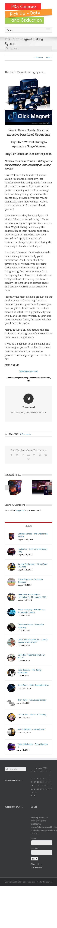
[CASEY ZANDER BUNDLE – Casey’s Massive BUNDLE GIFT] (11, 639)
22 (50, 785)
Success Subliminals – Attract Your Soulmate (32, 565)
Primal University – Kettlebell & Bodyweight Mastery (31, 611)
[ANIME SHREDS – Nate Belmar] (11, 729)
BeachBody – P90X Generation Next (33, 685)
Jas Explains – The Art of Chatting (32, 714)
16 (32, 785)
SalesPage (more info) (28, 371)
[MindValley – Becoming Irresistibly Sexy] (11, 549)
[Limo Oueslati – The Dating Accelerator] (11, 670)
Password (35, 848)
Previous (39, 57)
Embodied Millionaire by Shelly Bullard (31, 656)
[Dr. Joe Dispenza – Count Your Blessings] (11, 579)
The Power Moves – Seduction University (31, 626)
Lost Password (37, 867)
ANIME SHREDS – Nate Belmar (31, 729)
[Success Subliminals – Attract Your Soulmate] (11, 564)
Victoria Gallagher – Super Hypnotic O (33, 745)
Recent (28, 526)
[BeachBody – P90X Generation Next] (11, 685)
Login (33, 838)
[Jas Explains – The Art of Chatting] (11, 714)
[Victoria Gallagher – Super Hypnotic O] (11, 744)
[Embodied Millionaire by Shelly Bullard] (11, 655)
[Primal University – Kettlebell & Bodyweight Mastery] (11, 609)
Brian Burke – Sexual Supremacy (32, 700)
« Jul (33, 795)
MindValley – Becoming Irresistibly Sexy (32, 550)
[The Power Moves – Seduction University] (11, 624)
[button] (7, 487)
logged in (20, 510)
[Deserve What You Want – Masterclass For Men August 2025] (11, 594)
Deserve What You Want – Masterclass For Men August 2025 (32, 595)
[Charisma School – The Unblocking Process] (11, 534)
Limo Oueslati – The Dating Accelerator (29, 671)
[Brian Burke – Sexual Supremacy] (11, 700)
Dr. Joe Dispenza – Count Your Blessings (30, 580)
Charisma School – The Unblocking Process (33, 535)
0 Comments (25, 434)
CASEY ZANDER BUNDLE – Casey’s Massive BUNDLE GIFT (33, 641)
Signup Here (36, 864)
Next (48, 57)
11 (38, 782)
